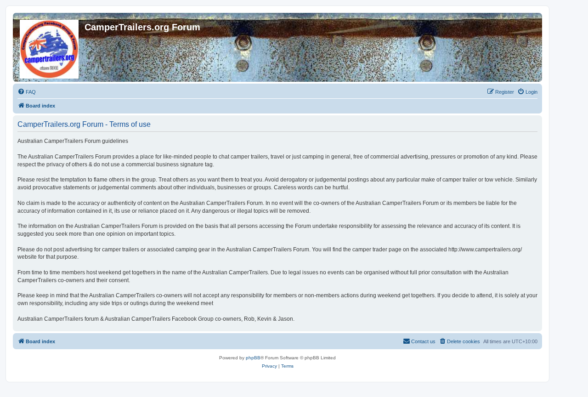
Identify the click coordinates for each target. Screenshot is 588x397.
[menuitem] (26, 91)
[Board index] (50, 47)
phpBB (253, 357)
